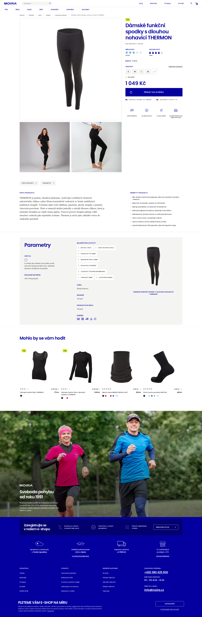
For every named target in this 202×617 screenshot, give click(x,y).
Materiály (153, 3)
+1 (157, 396)
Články (22, 573)
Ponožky (55, 9)
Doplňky (70, 9)
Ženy (18, 9)
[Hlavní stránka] (10, 3)
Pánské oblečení (109, 578)
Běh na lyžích (86, 248)
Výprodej (106, 591)
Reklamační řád (67, 578)
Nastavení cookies (68, 591)
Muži (29, 9)
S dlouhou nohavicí (61, 15)
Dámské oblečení (109, 582)
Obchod (22, 15)
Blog (141, 3)
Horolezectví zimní (88, 254)
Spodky (48, 15)
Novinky (85, 9)
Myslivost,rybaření (88, 265)
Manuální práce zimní (89, 260)
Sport (40, 15)
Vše (6, 9)
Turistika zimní (86, 277)
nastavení (51, 611)
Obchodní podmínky (68, 573)
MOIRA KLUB (24, 591)
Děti (41, 9)
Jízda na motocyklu (106, 248)
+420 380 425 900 (156, 572)
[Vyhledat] (50, 3)
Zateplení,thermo (105, 277)
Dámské (31, 15)
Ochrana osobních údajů (70, 582)
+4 (117, 396)
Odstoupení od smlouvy (70, 586)
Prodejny (167, 3)
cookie (74, 606)
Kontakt (181, 3)
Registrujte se (162, 527)
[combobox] (35, 3)
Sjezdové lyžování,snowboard (93, 271)
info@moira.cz (154, 590)
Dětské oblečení (109, 586)
